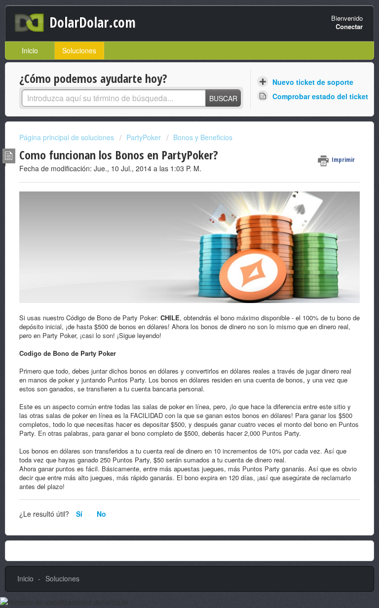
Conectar (349, 26)
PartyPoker (143, 137)
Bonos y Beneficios (202, 137)
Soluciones (79, 50)
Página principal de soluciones (67, 137)
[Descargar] (171, 299)
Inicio (30, 50)
